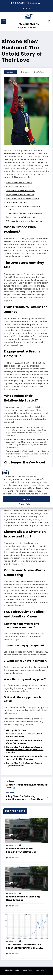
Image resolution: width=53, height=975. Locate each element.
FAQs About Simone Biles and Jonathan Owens (25, 221)
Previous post (11, 781)
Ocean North (29, 24)
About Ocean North (12, 970)
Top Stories (10, 72)
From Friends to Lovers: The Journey (20, 190)
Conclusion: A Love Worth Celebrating (21, 217)
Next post (9, 793)
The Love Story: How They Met (18, 186)
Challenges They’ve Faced (17, 202)
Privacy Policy (25, 504)
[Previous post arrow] (47, 784)
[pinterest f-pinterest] (30, 8)
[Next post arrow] (47, 797)
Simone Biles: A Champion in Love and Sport (24, 213)
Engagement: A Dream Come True (20, 194)
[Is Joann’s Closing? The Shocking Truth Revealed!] (26, 830)
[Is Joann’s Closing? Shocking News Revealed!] (26, 878)
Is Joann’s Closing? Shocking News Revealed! (23, 898)
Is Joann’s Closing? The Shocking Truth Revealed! (21, 850)
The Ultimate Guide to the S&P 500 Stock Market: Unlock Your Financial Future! (23, 946)
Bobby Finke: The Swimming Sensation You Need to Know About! (24, 798)
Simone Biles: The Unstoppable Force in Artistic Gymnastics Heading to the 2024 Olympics (24, 749)
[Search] (49, 21)
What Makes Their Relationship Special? (22, 198)
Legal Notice (40, 970)
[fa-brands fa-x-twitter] (26, 8)
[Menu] (3, 21)
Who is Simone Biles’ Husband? (19, 182)
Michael (26, 72)
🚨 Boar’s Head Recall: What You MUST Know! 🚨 (26, 786)
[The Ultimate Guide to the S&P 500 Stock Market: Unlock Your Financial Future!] (26, 926)
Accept (26, 499)
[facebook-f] (23, 8)
